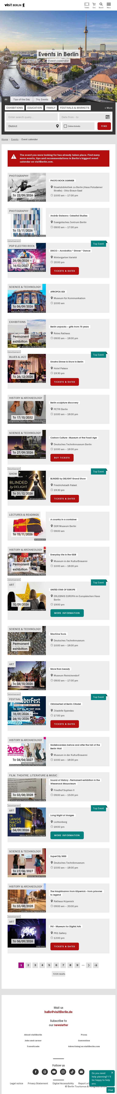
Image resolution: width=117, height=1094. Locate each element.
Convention (84, 1040)
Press (84, 1034)
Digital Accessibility (63, 1083)
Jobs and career (33, 1040)
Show (13, 473)
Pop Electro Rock (22, 246)
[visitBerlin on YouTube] (54, 1072)
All (6, 99)
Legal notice (16, 1083)
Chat (110, 1090)
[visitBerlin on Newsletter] (81, 1072)
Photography (18, 175)
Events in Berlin (58, 54)
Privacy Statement (38, 1083)
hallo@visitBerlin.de (58, 1012)
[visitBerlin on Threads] (45, 1072)
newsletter (61, 1025)
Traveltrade (33, 1046)
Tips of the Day (21, 99)
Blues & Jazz (17, 357)
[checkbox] (14, 107)
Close (112, 1072)
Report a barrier (87, 1083)
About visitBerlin (33, 1034)
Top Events (42, 99)
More (109, 107)
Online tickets (74, 126)
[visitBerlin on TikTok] (72, 1072)
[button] (94, 5)
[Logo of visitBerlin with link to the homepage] (14, 5)
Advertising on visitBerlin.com (84, 1046)
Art (11, 584)
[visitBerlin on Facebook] (36, 1072)
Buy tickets (62, 457)
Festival (15, 699)
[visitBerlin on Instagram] (63, 1072)
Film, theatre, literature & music (33, 775)
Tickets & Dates (64, 271)
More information (67, 613)
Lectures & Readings (24, 514)
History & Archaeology (25, 398)
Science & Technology (25, 287)
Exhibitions (17, 322)
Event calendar (58, 61)
